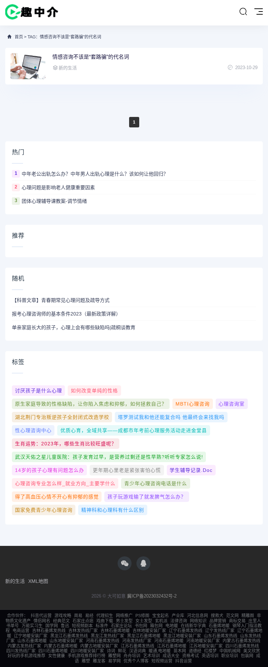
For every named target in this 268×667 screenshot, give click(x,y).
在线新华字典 (193, 625)
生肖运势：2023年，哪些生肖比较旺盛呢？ (66, 443)
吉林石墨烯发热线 (49, 630)
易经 (89, 615)
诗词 (111, 651)
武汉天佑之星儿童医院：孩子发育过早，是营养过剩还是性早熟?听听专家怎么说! (109, 457)
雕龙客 (99, 661)
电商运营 (21, 630)
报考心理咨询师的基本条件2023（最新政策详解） (66, 314)
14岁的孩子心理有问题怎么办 (49, 470)
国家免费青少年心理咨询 (44, 510)
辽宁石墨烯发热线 (185, 630)
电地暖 (171, 625)
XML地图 (38, 581)
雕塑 (86, 661)
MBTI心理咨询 (193, 404)
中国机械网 (229, 651)
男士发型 (124, 620)
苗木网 (179, 651)
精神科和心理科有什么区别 (112, 510)
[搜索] (243, 11)
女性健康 (56, 655)
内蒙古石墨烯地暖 (60, 646)
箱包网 (156, 625)
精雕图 (247, 615)
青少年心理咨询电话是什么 (155, 483)
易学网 (114, 661)
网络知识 (198, 620)
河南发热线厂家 (136, 640)
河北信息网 (197, 615)
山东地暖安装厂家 (66, 640)
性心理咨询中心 (33, 430)
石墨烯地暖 (219, 625)
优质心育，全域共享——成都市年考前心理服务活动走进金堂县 (133, 430)
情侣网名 (42, 620)
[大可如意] (31, 12)
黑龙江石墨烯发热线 (69, 635)
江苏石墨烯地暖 (171, 646)
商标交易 (237, 620)
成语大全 (171, 655)
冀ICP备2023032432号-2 (152, 596)
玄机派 (161, 620)
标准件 (102, 625)
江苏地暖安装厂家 (206, 646)
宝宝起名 (160, 615)
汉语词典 (137, 651)
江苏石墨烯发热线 (137, 646)
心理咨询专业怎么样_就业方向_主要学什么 (65, 483)
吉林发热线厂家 (83, 630)
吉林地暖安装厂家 (149, 630)
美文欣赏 (251, 651)
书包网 (141, 625)
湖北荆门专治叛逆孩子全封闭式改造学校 (62, 417)
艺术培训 (151, 655)
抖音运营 (183, 661)
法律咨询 (178, 620)
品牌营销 (217, 620)
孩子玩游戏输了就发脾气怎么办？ (146, 496)
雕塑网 (114, 655)
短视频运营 (161, 661)
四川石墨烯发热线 (242, 646)
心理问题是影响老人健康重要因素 (58, 187)
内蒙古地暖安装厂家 (99, 646)
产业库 (178, 615)
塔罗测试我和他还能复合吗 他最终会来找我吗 (171, 417)
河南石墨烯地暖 (169, 640)
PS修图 (142, 615)
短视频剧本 (82, 625)
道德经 (195, 651)
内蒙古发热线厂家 (24, 646)
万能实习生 (32, 625)
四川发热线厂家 (21, 651)
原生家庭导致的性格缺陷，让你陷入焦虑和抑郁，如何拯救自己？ (91, 404)
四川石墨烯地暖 (53, 651)
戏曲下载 (104, 620)
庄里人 (254, 620)
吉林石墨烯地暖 (115, 630)
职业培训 (229, 655)
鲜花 (122, 651)
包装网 (247, 655)
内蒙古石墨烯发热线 (241, 640)
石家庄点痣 (83, 620)
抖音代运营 (41, 615)
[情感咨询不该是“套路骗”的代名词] (27, 66)
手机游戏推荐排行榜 (86, 655)
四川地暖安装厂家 (87, 651)
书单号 (12, 625)
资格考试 (190, 655)
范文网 (232, 615)
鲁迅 (65, 625)
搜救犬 (217, 615)
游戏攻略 (62, 615)
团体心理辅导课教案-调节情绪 (54, 201)
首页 (19, 37)
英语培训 (210, 655)
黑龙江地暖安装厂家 (182, 635)
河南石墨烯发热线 (102, 640)
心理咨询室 (231, 404)
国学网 (51, 625)
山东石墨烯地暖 (32, 640)
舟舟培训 (132, 655)
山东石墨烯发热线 (220, 635)
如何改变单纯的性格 (94, 390)
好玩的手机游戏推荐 (26, 655)
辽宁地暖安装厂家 (30, 635)
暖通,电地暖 (160, 651)
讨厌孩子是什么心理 (38, 390)
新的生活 (15, 581)
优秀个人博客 (136, 661)
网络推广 (124, 615)
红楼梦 (210, 651)
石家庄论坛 (121, 625)
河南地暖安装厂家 (203, 640)
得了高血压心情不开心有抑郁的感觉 (57, 496)
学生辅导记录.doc (191, 470)
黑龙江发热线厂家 (107, 635)
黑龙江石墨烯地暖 (144, 635)
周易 (78, 615)
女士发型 (143, 620)
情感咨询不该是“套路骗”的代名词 (90, 57)
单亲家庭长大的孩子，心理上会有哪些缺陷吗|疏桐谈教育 (73, 327)
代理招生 (104, 615)
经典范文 (61, 620)
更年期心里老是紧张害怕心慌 (127, 470)
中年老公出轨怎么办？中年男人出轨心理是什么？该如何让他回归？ (95, 174)
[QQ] (143, 563)
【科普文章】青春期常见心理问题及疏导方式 (61, 300)
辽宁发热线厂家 (219, 630)
